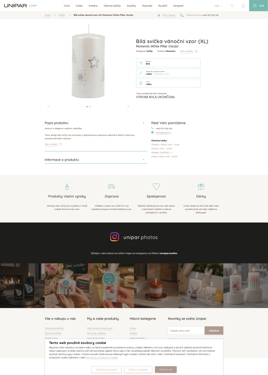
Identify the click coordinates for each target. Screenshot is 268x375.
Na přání (162, 5)
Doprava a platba (53, 333)
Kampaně (178, 5)
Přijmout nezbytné (138, 369)
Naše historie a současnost (100, 328)
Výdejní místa (51, 338)
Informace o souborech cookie (102, 357)
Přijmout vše (166, 369)
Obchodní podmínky (54, 328)
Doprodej (147, 5)
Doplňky (131, 5)
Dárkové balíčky (112, 5)
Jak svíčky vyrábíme (96, 333)
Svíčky (79, 5)
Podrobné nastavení (106, 369)
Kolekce (93, 5)
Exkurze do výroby (96, 338)
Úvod (67, 5)
